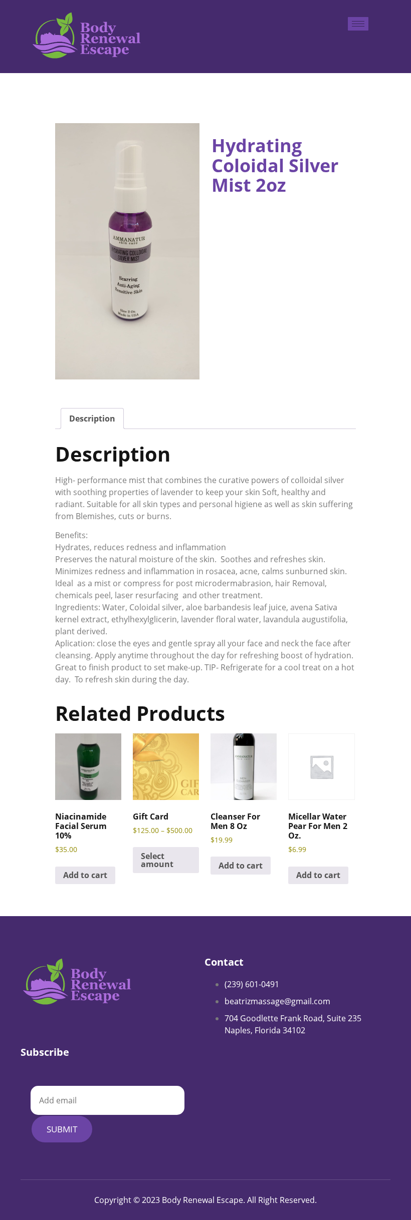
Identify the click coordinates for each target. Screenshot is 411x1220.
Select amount (157, 860)
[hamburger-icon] (358, 24)
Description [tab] (92, 418)
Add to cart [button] (85, 875)
